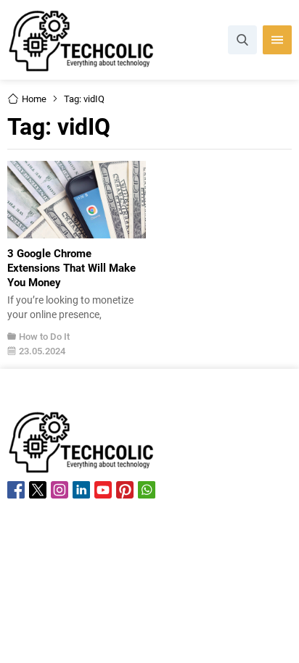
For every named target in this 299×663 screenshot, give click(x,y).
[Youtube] (103, 490)
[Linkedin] (81, 490)
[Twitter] (37, 490)
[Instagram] (59, 490)
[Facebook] (16, 490)
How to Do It (44, 336)
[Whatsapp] (146, 490)
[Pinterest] (125, 490)
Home (34, 98)
